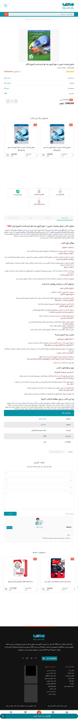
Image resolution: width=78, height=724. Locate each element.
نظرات (30, 218)
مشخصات (47, 218)
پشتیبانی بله (18, 195)
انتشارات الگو (42, 419)
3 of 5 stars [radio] (69, 514)
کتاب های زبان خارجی (50, 678)
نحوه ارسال (71, 678)
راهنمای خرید (60, 194)
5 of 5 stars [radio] (66, 514)
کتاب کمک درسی (38, 19)
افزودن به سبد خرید (41, 716)
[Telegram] (31, 658)
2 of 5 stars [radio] (71, 514)
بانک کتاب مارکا (48, 19)
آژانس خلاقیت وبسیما (54, 706)
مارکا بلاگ (71, 681)
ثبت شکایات (70, 673)
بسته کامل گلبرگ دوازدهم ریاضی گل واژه (20, 582)
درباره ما (72, 684)
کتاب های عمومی (51, 681)
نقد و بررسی (64, 218)
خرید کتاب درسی (51, 670)
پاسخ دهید (9, 527)
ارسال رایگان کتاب (39, 204)
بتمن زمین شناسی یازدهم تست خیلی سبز (58, 582)
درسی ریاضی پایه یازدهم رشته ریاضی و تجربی (30, 232)
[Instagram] (36, 658)
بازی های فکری (52, 686)
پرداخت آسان (52, 694)
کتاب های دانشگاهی (50, 676)
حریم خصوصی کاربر (69, 686)
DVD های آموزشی (51, 684)
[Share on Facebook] (23, 26)
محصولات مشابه (13, 218)
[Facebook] (23, 658)
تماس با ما (71, 670)
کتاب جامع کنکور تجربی (56, 452)
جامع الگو (43, 425)
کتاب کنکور (29, 19)
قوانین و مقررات (39, 194)
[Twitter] (27, 658)
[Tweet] (30, 26)
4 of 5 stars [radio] (67, 514)
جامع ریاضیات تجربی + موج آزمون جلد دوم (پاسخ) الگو (57, 148)
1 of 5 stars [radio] (73, 514)
